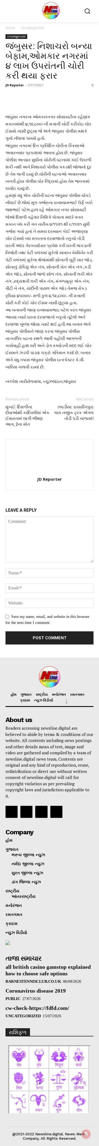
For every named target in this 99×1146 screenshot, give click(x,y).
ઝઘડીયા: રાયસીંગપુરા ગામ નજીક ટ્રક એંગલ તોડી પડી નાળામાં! (74, 413)
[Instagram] (26, 812)
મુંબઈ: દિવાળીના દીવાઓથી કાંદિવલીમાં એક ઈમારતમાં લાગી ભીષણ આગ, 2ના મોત (28, 416)
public (13, 998)
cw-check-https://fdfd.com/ (37, 1008)
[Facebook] (12, 812)
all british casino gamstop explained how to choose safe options (48, 970)
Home (10, 27)
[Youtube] (56, 812)
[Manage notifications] (86, 1134)
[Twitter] (41, 812)
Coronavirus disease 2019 (36, 991)
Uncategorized (32, 27)
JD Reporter (15, 85)
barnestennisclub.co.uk (33, 981)
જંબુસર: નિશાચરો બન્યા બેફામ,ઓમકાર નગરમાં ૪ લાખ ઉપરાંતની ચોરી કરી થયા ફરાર (49, 61)
